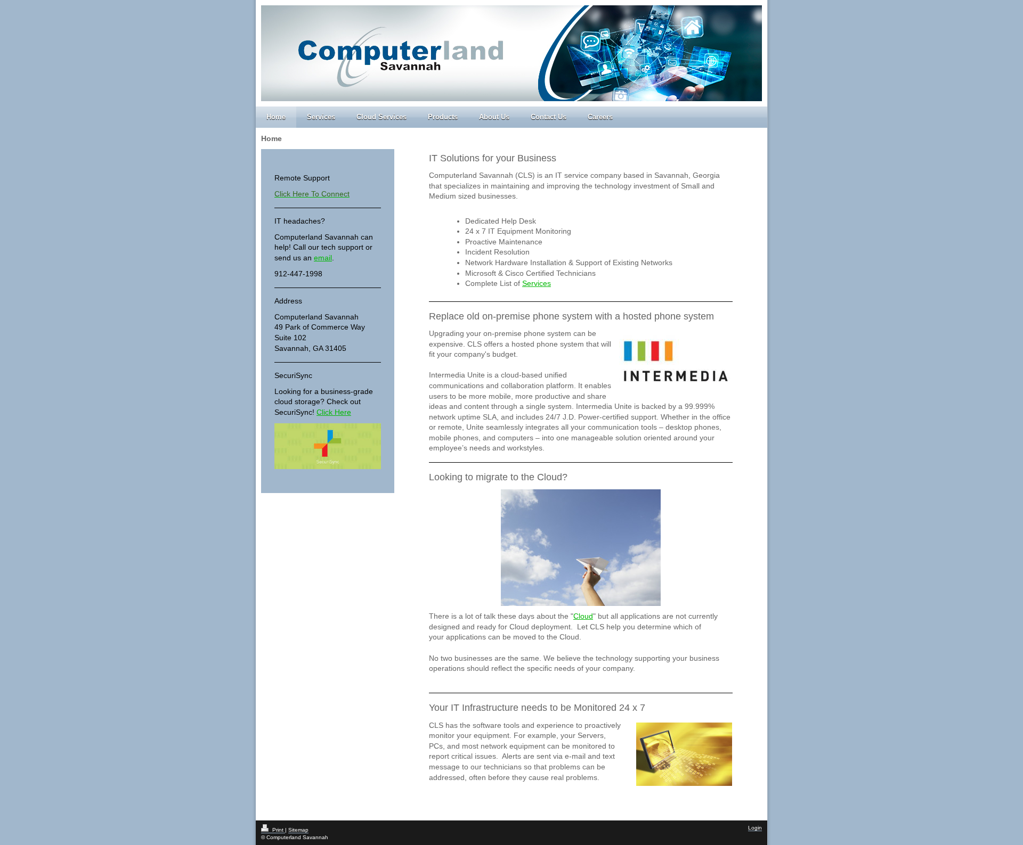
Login (755, 828)
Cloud (583, 616)
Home (276, 117)
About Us (494, 117)
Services (321, 117)
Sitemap (298, 830)
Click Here (333, 412)
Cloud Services (381, 117)
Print (278, 830)
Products (443, 117)
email (323, 257)
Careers (600, 117)
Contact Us (548, 117)
